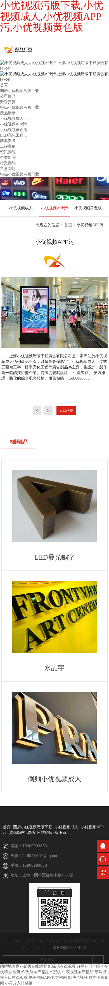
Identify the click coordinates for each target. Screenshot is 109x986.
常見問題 (8, 169)
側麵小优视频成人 (54, 779)
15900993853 (34, 846)
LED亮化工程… (13, 135)
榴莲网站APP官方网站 (48, 977)
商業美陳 (8, 141)
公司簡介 (8, 96)
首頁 (4, 85)
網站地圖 (8, 966)
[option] (21, 208)
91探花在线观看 (61, 966)
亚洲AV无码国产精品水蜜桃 (37, 972)
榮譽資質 (8, 102)
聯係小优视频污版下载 (19, 107)
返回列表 (66, 410)
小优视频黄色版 (13, 130)
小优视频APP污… (15, 124)
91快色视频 (78, 977)
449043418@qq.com (41, 855)
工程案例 (8, 146)
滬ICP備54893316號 (69, 948)
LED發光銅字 (55, 557)
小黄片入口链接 (18, 983)
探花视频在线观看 (31, 966)
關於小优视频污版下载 (19, 91)
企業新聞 (8, 158)
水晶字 (54, 668)
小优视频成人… (13, 118)
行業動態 (8, 163)
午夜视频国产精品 (77, 972)
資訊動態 (8, 152)
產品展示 (8, 113)
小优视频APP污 (54, 208)
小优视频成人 (21, 208)
